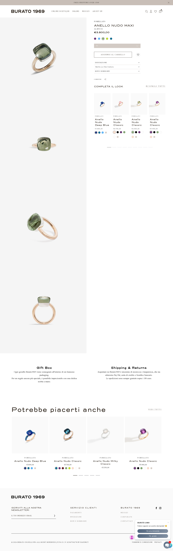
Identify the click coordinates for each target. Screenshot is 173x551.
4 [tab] (92, 475)
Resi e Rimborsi (78, 521)
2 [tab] (81, 475)
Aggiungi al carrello (113, 55)
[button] (138, 54)
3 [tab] (86, 475)
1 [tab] (75, 475)
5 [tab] (98, 475)
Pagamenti (76, 512)
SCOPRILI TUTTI (155, 86)
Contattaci (127, 521)
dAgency (84, 542)
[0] (160, 11)
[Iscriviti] (54, 516)
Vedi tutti (155, 409)
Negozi (124, 512)
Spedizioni (76, 517)
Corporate (126, 517)
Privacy (158, 542)
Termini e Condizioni (142, 542)
